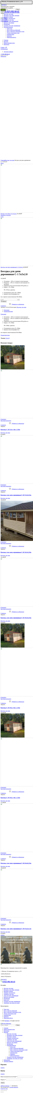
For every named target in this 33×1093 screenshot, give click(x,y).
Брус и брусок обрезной (10, 1010)
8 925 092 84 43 (9, 982)
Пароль (3, 1079)
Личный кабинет (8, 1061)
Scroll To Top (4, 1088)
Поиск (17, 9)
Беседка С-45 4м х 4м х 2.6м (10, 797)
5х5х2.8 (7, 338)
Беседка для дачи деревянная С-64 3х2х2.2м (16, 929)
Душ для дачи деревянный (11, 995)
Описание (6, 310)
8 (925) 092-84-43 (12, 11)
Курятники (7, 998)
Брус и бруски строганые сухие (12, 1012)
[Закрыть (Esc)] (1, 1090)
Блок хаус (6, 1000)
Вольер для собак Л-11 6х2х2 (9, 213)
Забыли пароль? (5, 1085)
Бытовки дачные (8, 991)
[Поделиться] (3, 1090)
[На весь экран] (4, 1090)
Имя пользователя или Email (9, 1076)
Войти (2, 1082)
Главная (3, 160)
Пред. (2, 163)
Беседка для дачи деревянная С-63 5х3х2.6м (16, 495)
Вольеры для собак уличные (11, 989)
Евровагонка (7, 1015)
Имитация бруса (8, 1018)
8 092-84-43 (16, 953)
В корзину (3, 301)
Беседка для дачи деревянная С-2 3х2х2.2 (12, 267)
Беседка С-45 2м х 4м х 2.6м (10, 429)
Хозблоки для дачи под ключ (12, 1003)
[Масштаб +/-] (6, 1090)
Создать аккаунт (13, 1087)
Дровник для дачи (9, 994)
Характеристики (8, 311)
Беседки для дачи (9, 160)
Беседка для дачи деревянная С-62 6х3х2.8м (16, 552)
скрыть (2, 935)
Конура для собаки (9, 997)
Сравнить (3, 305)
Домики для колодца (9, 992)
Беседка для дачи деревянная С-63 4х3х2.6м (16, 618)
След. (2, 216)
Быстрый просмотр (6, 420)
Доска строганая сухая (10, 1013)
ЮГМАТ (7, 1020)
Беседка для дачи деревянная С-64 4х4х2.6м (16, 863)
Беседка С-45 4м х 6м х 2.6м (10, 708)
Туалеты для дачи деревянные (12, 1001)
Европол (6, 1016)
